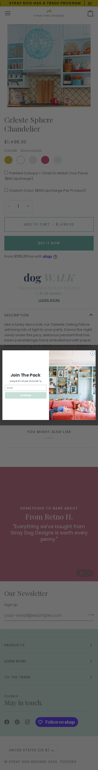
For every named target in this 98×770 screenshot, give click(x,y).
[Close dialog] (92, 353)
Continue (25, 395)
